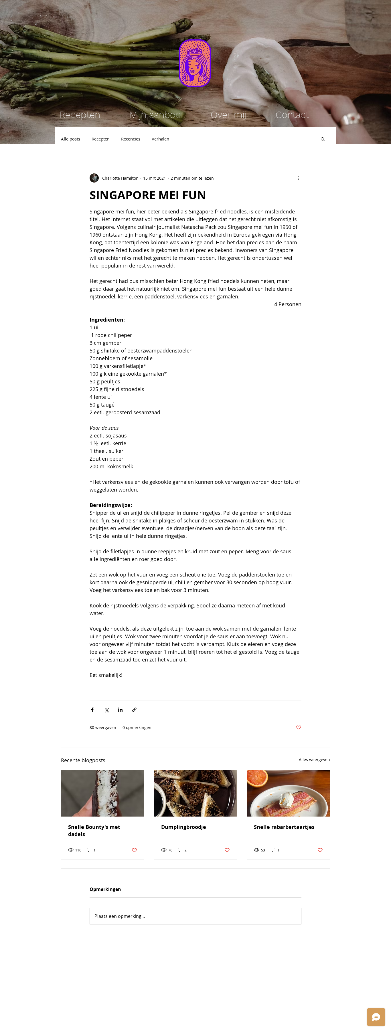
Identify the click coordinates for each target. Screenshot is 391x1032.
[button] (322, 138)
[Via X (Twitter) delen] (106, 709)
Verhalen (160, 139)
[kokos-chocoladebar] (102, 793)
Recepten (101, 139)
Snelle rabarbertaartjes (284, 827)
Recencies (130, 139)
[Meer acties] (298, 178)
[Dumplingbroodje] (195, 793)
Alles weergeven (314, 759)
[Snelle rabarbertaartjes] (288, 793)
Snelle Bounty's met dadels (94, 830)
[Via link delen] (134, 709)
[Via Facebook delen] (92, 709)
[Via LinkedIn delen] (120, 709)
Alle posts (70, 139)
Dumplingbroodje (183, 827)
